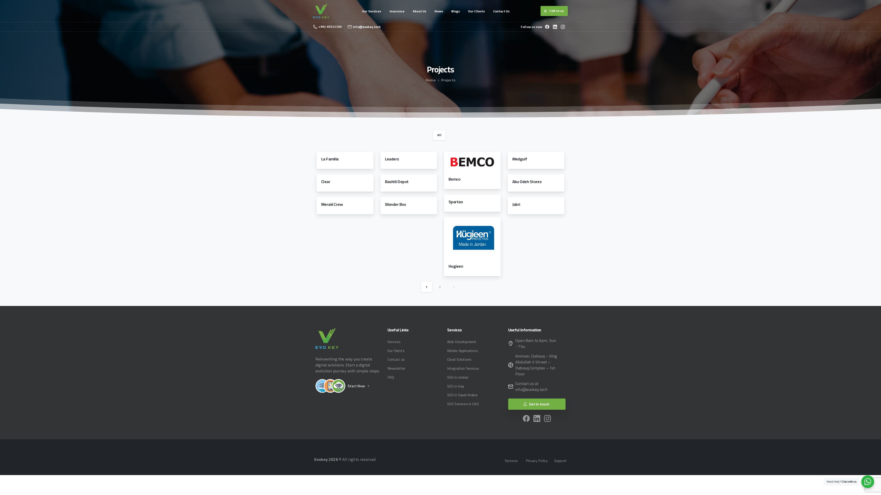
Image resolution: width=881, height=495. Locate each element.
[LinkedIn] (555, 27)
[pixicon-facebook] (526, 418)
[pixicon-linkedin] (537, 418)
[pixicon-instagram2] (547, 418)
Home (431, 80)
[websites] (322, 386)
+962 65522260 (330, 27)
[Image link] (326, 338)
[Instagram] (563, 27)
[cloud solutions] (338, 386)
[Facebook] (547, 27)
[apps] (330, 386)
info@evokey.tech (367, 27)
